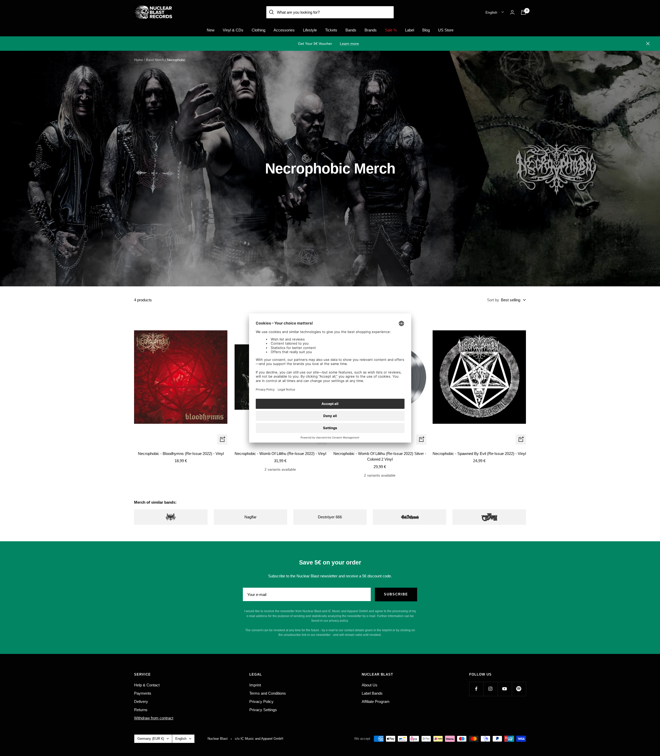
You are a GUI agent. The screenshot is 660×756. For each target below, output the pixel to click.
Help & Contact (147, 685)
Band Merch (155, 60)
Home (138, 60)
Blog (426, 30)
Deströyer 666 (330, 517)
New (210, 30)
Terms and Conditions (267, 693)
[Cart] (523, 12)
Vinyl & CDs (233, 30)
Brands (371, 30)
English (491, 12)
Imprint (255, 685)
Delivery (141, 701)
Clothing (258, 30)
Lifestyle (310, 30)
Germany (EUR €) (150, 739)
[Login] (512, 12)
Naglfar (250, 517)
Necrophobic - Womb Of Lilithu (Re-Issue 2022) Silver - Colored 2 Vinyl (379, 456)
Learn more (349, 43)
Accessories (284, 30)
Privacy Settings (263, 710)
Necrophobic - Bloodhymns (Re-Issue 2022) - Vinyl (181, 453)
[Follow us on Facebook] (476, 689)
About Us (369, 685)
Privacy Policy (261, 701)
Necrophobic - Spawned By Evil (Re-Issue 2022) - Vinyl (479, 453)
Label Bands (372, 693)
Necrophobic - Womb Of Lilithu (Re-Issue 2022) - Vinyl (280, 453)
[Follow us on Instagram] (490, 689)
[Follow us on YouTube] (505, 689)
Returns (140, 710)
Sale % (391, 30)
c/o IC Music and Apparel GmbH (259, 739)
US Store (445, 30)
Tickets (331, 30)
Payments (142, 693)
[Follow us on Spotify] (519, 689)
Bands (350, 30)
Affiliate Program (376, 701)
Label (409, 30)
